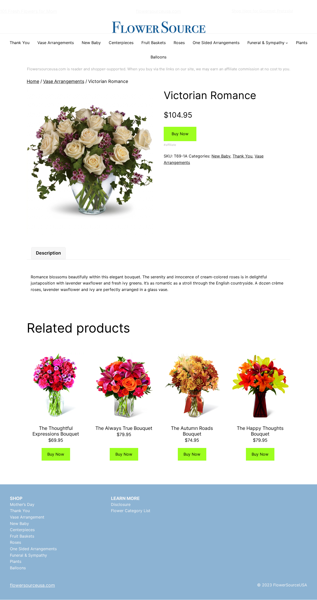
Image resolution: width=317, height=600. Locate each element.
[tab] (48, 253)
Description (48, 253)
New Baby (220, 156)
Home (33, 81)
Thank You (242, 156)
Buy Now (180, 133)
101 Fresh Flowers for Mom (28, 11)
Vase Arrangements (63, 81)
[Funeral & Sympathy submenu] (287, 43)
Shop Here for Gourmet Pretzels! (262, 10)
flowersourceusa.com (158, 11)
